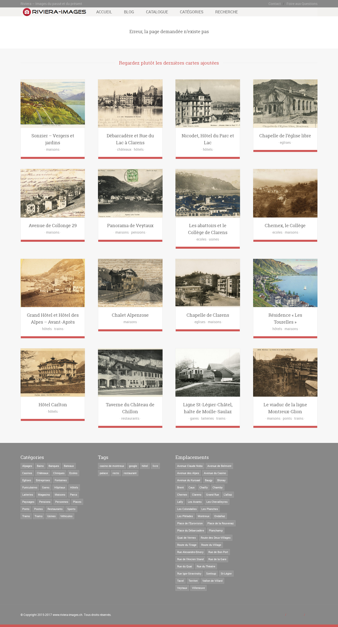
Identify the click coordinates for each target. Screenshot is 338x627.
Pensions (44, 502)
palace (104, 473)
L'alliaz (228, 494)
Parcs (73, 494)
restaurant (130, 473)
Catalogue (157, 12)
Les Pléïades (185, 516)
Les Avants (195, 502)
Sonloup (211, 573)
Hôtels (74, 487)
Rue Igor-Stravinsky (189, 573)
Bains (40, 466)
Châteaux (42, 473)
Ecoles (73, 473)
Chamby (218, 487)
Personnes (61, 502)
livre (155, 466)
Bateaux (69, 466)
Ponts (25, 509)
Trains (26, 516)
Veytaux (182, 588)
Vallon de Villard (212, 580)
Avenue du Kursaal (188, 480)
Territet (193, 580)
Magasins (44, 494)
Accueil (104, 12)
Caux (192, 487)
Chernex (182, 494)
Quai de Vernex (186, 537)
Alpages (27, 466)
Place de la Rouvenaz (220, 523)
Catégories (191, 12)
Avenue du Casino (215, 473)
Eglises (26, 480)
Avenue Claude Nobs (190, 466)
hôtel (145, 466)
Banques (53, 466)
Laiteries (27, 494)
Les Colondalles (187, 509)
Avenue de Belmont (219, 466)
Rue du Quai (184, 566)
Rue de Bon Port (218, 552)
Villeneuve (198, 588)
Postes (38, 509)
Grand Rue (212, 494)
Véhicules (66, 516)
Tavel (180, 580)
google (133, 466)
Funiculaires (29, 487)
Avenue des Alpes (188, 473)
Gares (45, 487)
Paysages (28, 502)
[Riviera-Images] (54, 13)
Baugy (209, 480)
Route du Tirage (186, 545)
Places (77, 502)
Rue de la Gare (217, 559)
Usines (51, 516)
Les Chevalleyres (217, 502)
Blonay (221, 480)
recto (116, 473)
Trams (39, 516)
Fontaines (61, 480)
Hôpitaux (59, 487)
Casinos (27, 473)
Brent (180, 487)
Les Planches (209, 509)
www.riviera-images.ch (67, 615)
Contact (274, 3)
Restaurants (55, 509)
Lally (180, 502)
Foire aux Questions (302, 3)
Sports (71, 509)
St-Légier (226, 573)
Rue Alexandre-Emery (190, 552)
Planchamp (216, 530)
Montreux (204, 516)
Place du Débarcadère (190, 530)
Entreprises (43, 480)
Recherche (226, 12)
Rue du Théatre (206, 566)
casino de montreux (112, 466)
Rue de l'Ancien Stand (190, 559)
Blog (129, 12)
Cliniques (59, 473)
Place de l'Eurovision (190, 523)
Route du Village (211, 545)
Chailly (203, 487)
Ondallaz (219, 516)
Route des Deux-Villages (216, 537)
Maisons (60, 494)
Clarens (196, 494)
